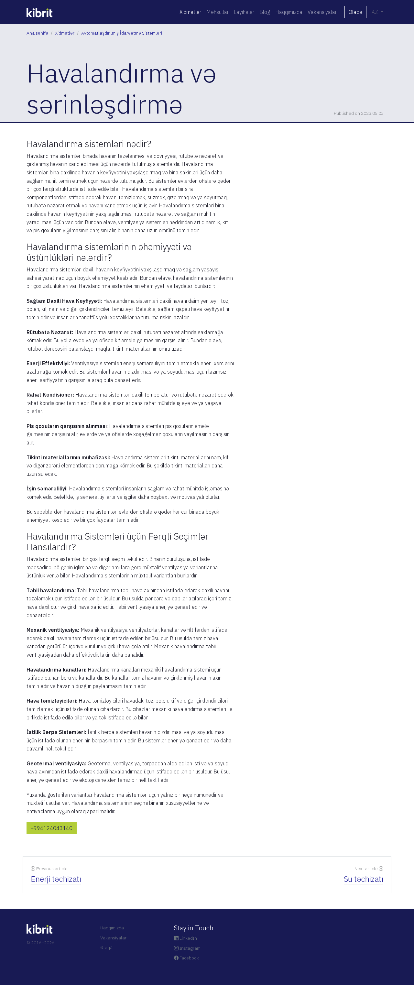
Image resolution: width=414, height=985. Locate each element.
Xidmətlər (190, 12)
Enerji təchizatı (56, 879)
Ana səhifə (37, 33)
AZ (375, 12)
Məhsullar (217, 12)
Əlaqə (355, 12)
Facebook (189, 958)
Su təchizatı (363, 879)
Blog (264, 12)
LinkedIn (188, 938)
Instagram (190, 948)
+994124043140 (51, 828)
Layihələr (244, 12)
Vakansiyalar (322, 12)
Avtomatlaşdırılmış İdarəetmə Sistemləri (121, 33)
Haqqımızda (288, 12)
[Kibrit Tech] (39, 11)
